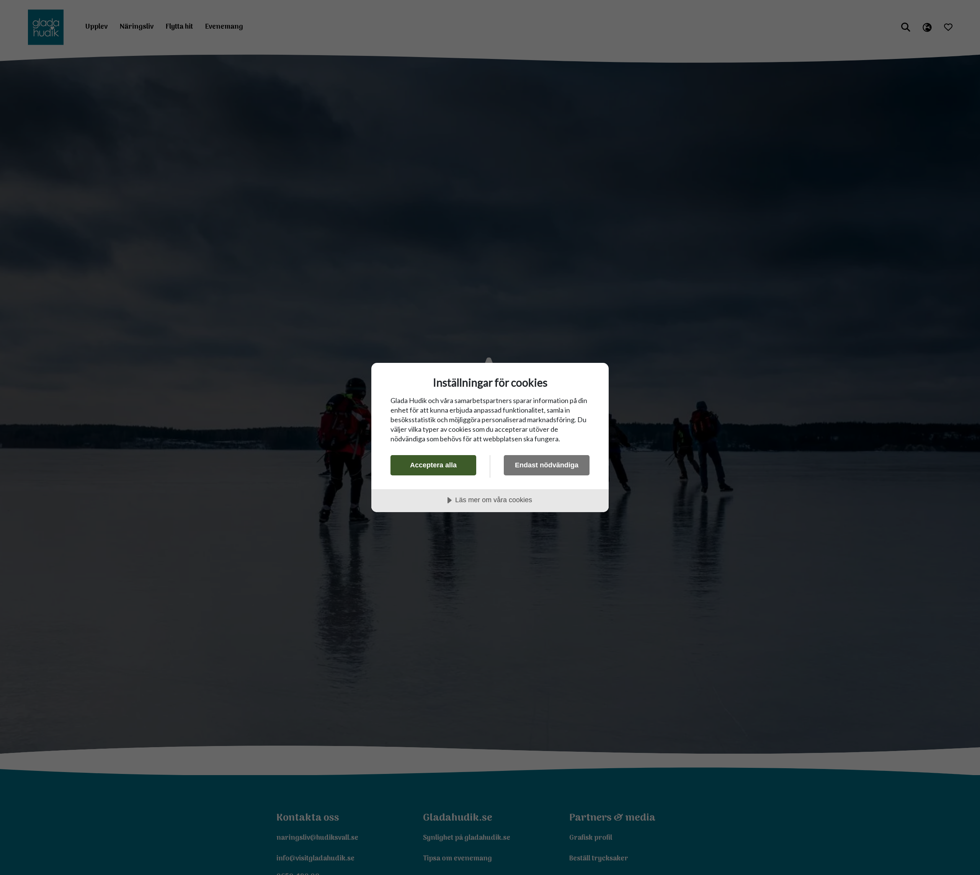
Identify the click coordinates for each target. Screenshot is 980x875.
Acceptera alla (433, 465)
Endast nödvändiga (546, 465)
